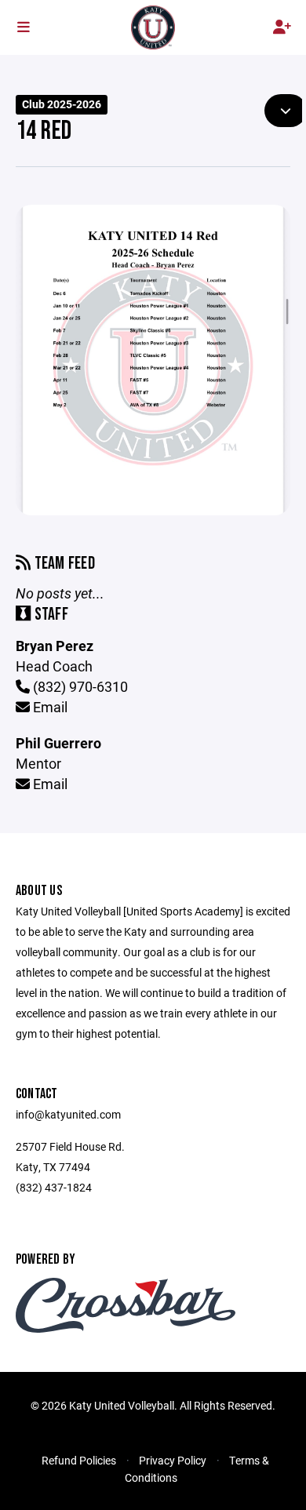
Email (48, 706)
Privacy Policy (172, 1460)
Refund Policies (79, 1460)
